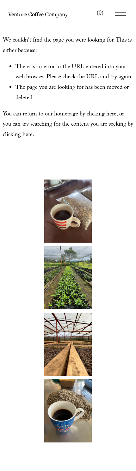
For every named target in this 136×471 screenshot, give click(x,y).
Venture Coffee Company (38, 14)
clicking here (101, 115)
